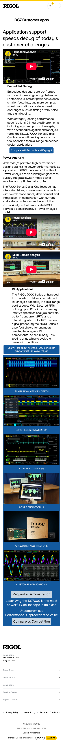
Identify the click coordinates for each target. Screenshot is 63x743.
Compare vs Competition (31, 621)
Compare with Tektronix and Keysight (31, 150)
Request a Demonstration (31, 594)
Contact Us (8, 685)
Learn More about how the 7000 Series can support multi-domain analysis (31, 349)
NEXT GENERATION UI (31, 507)
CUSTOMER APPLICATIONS (31, 584)
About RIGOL (9, 677)
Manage (11, 738)
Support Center (10, 699)
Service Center (10, 692)
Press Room (8, 670)
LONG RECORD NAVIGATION (31, 430)
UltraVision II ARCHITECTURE (31, 545)
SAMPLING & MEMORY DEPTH (32, 391)
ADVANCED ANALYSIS (31, 468)
